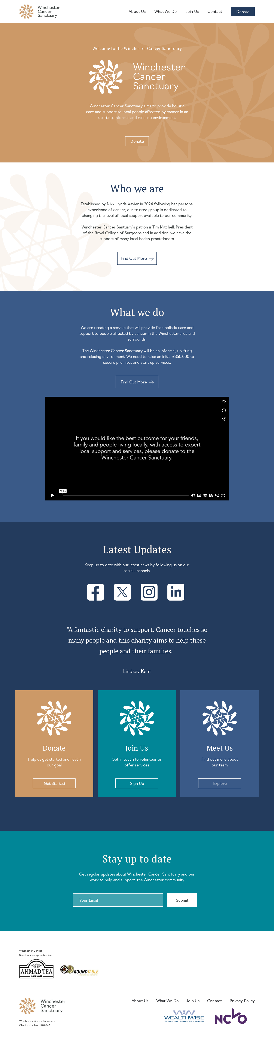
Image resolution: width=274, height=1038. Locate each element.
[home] (39, 11)
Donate (242, 11)
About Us (137, 11)
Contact (214, 11)
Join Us (192, 11)
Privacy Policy (242, 1000)
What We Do (165, 11)
